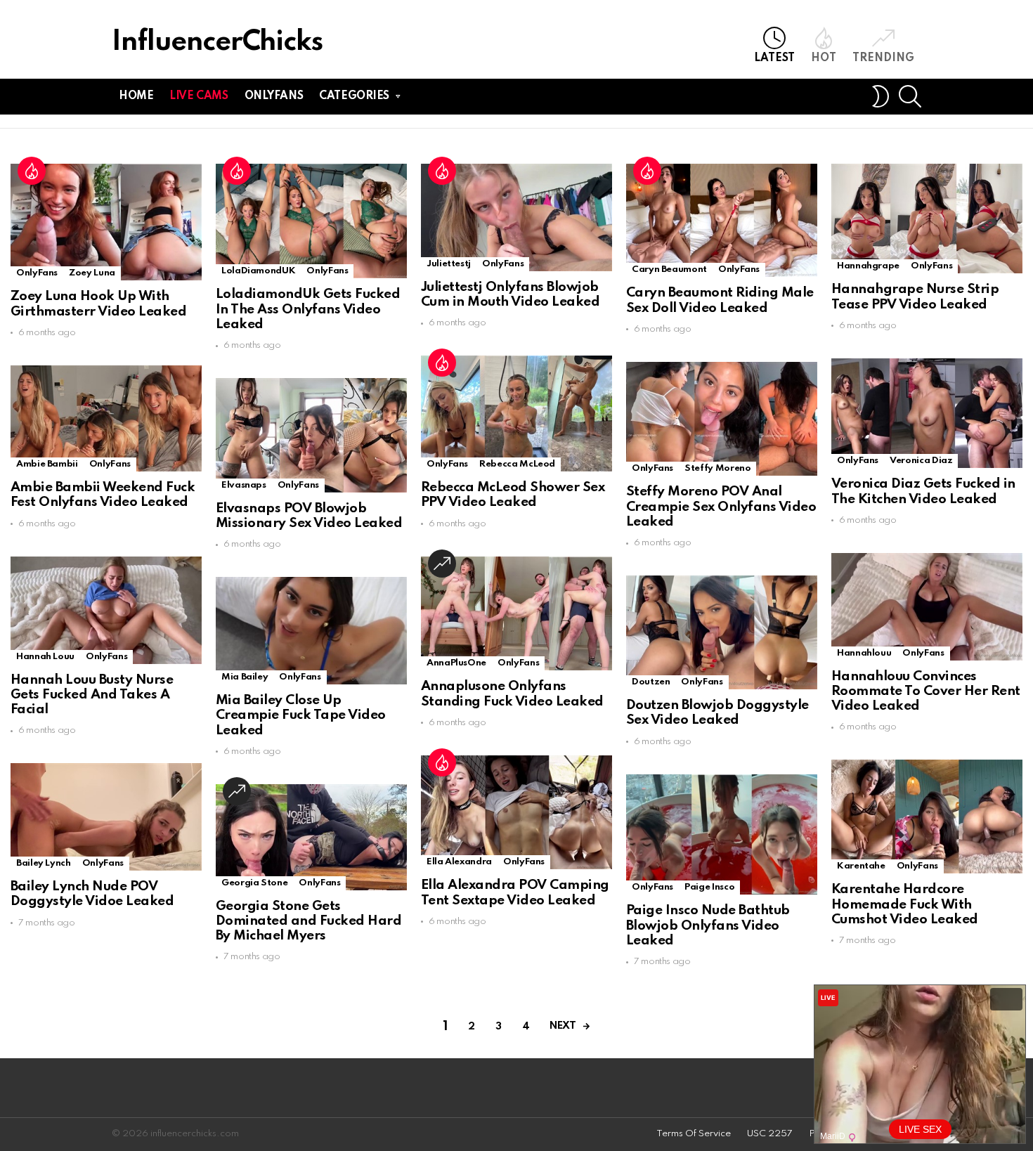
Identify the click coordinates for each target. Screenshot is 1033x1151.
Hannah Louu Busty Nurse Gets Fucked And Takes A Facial (92, 695)
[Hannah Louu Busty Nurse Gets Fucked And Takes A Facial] (106, 610)
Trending (883, 58)
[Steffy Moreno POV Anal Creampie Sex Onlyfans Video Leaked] (721, 419)
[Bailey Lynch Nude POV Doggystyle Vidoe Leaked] (106, 817)
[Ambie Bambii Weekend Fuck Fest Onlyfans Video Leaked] (106, 418)
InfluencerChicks (217, 42)
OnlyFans (37, 273)
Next (563, 1026)
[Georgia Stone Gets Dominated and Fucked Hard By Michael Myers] (311, 837)
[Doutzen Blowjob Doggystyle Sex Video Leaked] (721, 632)
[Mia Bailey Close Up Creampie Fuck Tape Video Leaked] (311, 630)
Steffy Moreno (717, 468)
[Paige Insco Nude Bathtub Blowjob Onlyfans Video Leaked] (721, 834)
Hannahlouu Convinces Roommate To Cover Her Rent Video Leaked (925, 691)
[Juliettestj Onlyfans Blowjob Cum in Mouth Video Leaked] (516, 217)
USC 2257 (770, 1133)
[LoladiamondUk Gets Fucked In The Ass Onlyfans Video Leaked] (311, 221)
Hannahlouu (864, 653)
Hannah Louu (45, 656)
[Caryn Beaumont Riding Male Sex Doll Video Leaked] (721, 220)
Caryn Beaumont (669, 269)
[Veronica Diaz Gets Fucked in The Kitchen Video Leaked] (926, 413)
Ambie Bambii (47, 464)
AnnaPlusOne (456, 663)
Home (136, 96)
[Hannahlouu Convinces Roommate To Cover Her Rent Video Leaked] (926, 607)
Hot (823, 58)
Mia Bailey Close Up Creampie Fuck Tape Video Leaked (301, 715)
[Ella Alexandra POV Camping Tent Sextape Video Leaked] (516, 812)
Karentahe (861, 866)
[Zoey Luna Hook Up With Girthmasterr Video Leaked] (106, 222)
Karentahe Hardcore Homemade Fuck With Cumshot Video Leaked (904, 904)
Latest (774, 58)
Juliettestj (449, 263)
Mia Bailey (244, 677)
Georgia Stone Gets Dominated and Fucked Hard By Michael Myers (308, 921)
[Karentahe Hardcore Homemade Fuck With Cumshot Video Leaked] (926, 816)
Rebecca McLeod (517, 464)
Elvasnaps (243, 485)
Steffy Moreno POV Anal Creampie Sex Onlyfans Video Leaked (721, 506)
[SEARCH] (910, 96)
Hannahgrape (868, 266)
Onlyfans (274, 96)
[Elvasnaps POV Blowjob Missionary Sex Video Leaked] (311, 435)
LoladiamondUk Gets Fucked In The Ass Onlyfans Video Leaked (308, 309)
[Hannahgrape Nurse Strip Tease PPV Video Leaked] (926, 218)
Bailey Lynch (43, 863)
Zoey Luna (92, 273)
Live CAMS (198, 96)
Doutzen (651, 682)
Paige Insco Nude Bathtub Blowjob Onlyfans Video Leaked (708, 925)
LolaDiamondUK (258, 270)
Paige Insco (709, 887)
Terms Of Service (693, 1133)
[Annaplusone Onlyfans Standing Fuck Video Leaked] (516, 614)
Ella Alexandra (459, 861)
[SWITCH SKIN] (880, 96)
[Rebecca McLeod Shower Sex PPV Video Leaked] (516, 414)
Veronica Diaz (921, 460)
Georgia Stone (254, 882)
